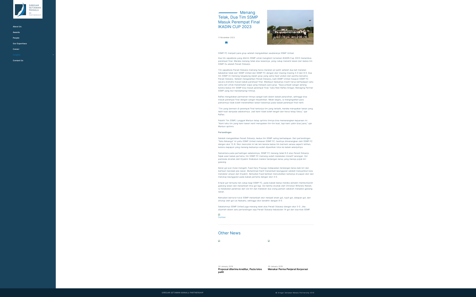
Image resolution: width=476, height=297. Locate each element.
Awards (16, 32)
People (16, 38)
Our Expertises (20, 43)
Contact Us (18, 60)
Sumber (222, 217)
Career (16, 49)
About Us (17, 26)
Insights (16, 55)
